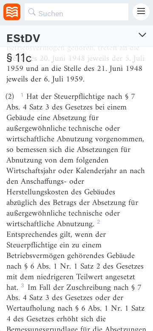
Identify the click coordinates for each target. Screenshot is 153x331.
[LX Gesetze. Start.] (11, 11)
